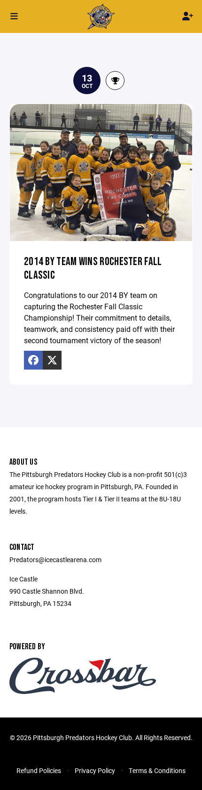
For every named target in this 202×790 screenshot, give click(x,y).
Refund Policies (38, 770)
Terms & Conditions (157, 770)
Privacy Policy (95, 770)
